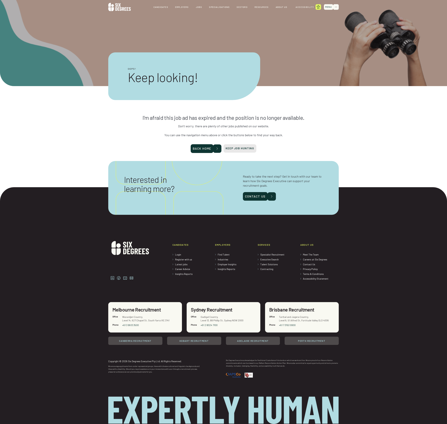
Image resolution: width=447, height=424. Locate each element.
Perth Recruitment (311, 340)
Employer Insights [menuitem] (227, 264)
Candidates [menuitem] (160, 7)
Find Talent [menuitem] (224, 254)
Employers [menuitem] (182, 7)
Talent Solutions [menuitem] (269, 264)
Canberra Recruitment (135, 340)
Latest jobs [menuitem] (181, 264)
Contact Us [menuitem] (309, 264)
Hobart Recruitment (194, 340)
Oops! (132, 69)
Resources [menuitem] (262, 7)
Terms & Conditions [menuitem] (313, 273)
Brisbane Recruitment (291, 310)
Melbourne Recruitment (136, 310)
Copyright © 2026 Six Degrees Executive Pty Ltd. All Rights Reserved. (145, 361)
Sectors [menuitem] (242, 7)
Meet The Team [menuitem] (311, 254)
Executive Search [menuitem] (269, 259)
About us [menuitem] (281, 7)
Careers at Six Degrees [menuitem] (315, 259)
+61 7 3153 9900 (287, 325)
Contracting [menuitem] (266, 269)
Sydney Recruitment (211, 310)
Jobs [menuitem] (199, 7)
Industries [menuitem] (223, 259)
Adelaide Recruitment (253, 340)
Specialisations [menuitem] (219, 7)
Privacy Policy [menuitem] (310, 269)
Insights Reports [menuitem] (184, 273)
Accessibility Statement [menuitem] (315, 278)
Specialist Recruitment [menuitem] (272, 254)
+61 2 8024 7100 (209, 325)
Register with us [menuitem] (183, 259)
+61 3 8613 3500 (130, 325)
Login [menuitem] (178, 254)
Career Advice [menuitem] (182, 269)
